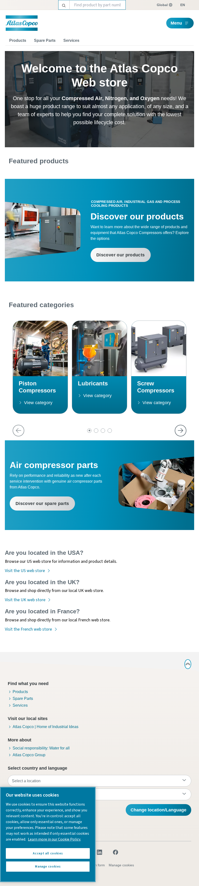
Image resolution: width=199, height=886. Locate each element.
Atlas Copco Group (29, 755)
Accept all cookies (48, 853)
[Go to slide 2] (96, 430)
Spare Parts (45, 40)
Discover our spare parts (42, 503)
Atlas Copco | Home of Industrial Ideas (45, 727)
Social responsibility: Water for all (41, 748)
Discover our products (120, 254)
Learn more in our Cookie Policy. (54, 839)
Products (17, 40)
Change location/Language (158, 810)
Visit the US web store (25, 571)
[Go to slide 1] (89, 430)
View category (38, 402)
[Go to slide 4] (110, 430)
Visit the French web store (28, 629)
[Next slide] (180, 430)
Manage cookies (121, 865)
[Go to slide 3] (103, 430)
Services (71, 40)
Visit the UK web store (25, 600)
